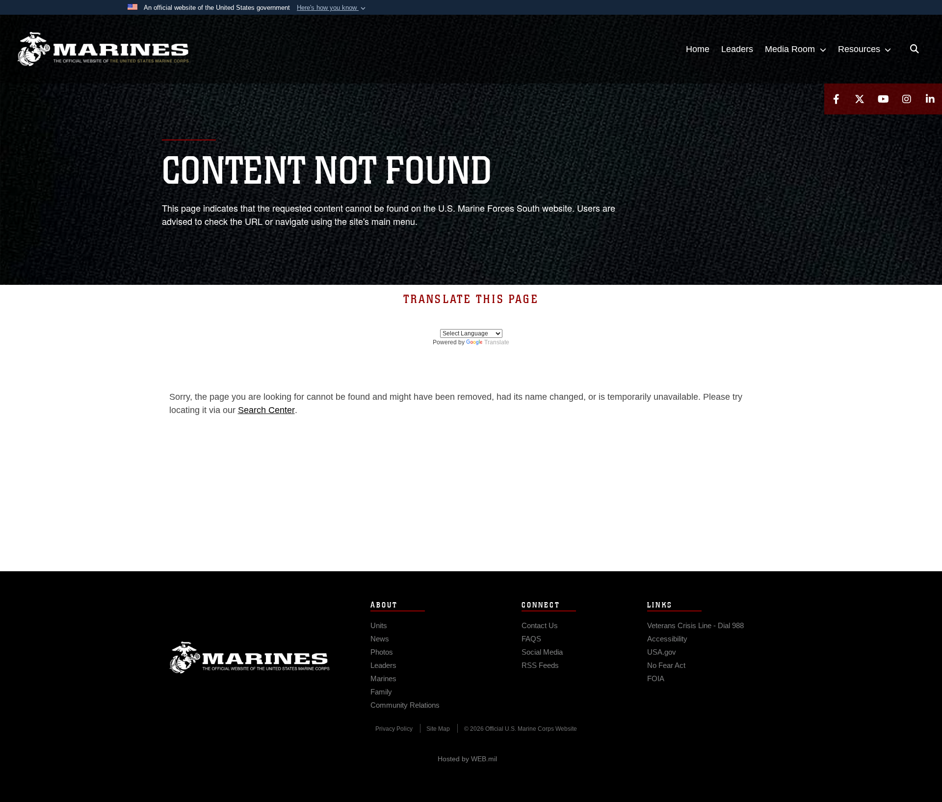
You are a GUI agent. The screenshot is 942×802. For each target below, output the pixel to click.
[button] (332, 8)
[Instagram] (906, 98)
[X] (859, 98)
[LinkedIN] (930, 98)
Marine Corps (249, 657)
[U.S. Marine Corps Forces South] (103, 49)
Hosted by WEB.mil (467, 759)
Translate (496, 342)
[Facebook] (836, 98)
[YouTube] (883, 98)
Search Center (266, 410)
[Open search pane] (914, 49)
